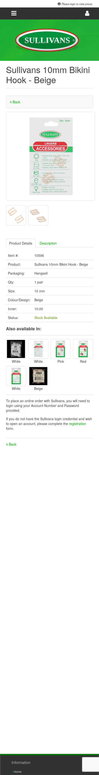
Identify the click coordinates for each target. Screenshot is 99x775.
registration (77, 423)
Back (16, 101)
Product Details (20, 243)
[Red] (83, 349)
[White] (16, 349)
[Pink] (61, 349)
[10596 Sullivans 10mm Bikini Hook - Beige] (50, 156)
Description (48, 243)
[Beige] (38, 376)
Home (17, 771)
